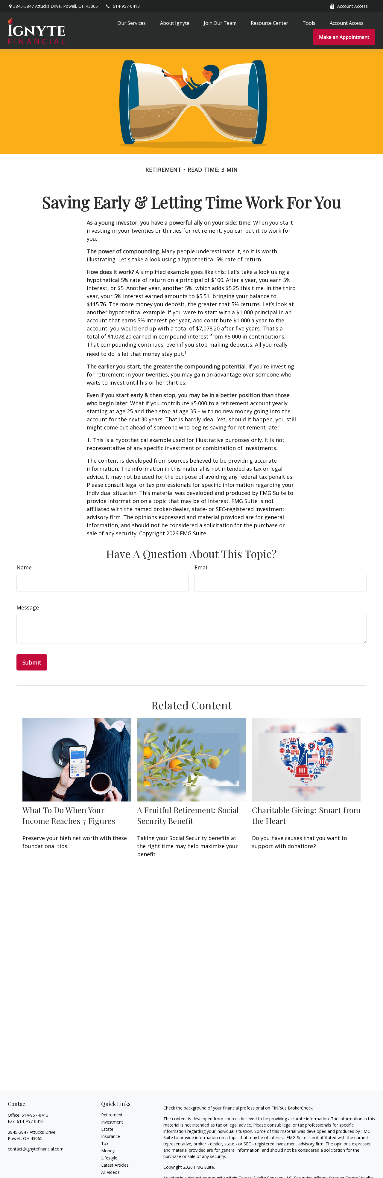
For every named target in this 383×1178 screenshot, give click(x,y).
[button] (131, 22)
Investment (112, 1122)
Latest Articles (115, 1165)
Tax (104, 1143)
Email (201, 567)
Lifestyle (109, 1158)
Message (27, 607)
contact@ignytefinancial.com (35, 1149)
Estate (107, 1129)
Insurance (110, 1136)
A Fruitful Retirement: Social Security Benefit (188, 815)
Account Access (352, 6)
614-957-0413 (126, 6)
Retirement (112, 1115)
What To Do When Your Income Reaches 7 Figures (68, 815)
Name (24, 567)
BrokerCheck (300, 1108)
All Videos (110, 1172)
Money (108, 1150)
